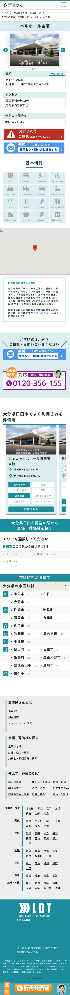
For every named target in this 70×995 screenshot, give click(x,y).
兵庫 (37, 850)
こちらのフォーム (44, 313)
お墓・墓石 (38, 794)
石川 (46, 838)
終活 (55, 794)
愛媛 (28, 875)
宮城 (57, 808)
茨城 (28, 826)
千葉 (57, 821)
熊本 (55, 883)
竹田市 (22, 634)
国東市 (22, 618)
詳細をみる (31, 509)
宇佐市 (23, 594)
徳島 (46, 875)
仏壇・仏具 (59, 782)
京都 (46, 850)
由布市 (22, 673)
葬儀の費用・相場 (18, 794)
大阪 (28, 850)
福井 (55, 838)
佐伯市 (22, 626)
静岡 (37, 833)
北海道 (30, 808)
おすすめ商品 (61, 788)
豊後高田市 (26, 665)
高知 (55, 875)
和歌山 (39, 856)
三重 (49, 856)
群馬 (37, 826)
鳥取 (55, 863)
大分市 (23, 602)
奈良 (28, 856)
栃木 (46, 826)
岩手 (49, 808)
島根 (46, 863)
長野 (28, 838)
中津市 (22, 641)
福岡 (28, 883)
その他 (64, 794)
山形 (37, 813)
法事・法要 (38, 788)
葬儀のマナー (16, 788)
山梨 (28, 843)
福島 (46, 813)
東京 (28, 821)
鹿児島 (48, 888)
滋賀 (55, 850)
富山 (37, 838)
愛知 (28, 833)
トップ (4, 13)
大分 (28, 888)
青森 (40, 808)
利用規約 (13, 717)
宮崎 (37, 888)
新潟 (55, 833)
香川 (37, 875)
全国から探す (16, 746)
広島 (37, 863)
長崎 (46, 883)
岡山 (28, 863)
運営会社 (13, 711)
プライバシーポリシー (21, 723)
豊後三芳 (46, 554)
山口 (28, 868)
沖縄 (57, 888)
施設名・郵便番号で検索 (22, 758)
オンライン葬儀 (41, 782)
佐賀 (37, 883)
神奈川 (39, 821)
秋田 (28, 813)
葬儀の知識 (15, 782)
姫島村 (22, 657)
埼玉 (49, 821)
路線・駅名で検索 (18, 752)
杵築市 (22, 610)
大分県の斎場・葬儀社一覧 (27, 13)
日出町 (22, 649)
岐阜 (46, 833)
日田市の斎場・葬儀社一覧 (15, 17)
